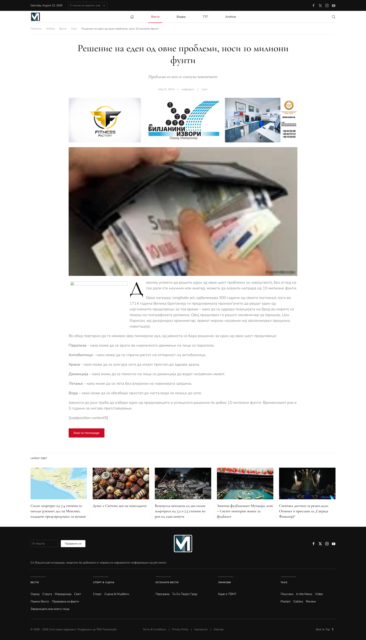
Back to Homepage (87, 433)
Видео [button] (181, 17)
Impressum (201, 629)
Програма (162, 594)
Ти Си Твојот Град (184, 594)
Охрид (34, 594)
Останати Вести (167, 582)
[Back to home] (35, 16)
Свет (205, 89)
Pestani (286, 601)
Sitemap (218, 629)
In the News (304, 594)
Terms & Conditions (154, 629)
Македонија (63, 594)
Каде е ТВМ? (227, 594)
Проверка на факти (65, 601)
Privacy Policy (180, 629)
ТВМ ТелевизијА (106, 629)
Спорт (97, 594)
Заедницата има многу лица (49, 609)
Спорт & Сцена (103, 582)
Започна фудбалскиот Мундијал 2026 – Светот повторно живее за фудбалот (245, 511)
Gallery (298, 601)
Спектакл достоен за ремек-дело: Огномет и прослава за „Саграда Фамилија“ (304, 511)
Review (311, 601)
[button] (334, 16)
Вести (34, 582)
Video (319, 594)
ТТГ (205, 17)
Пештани (287, 594)
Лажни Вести (39, 601)
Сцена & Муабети (116, 594)
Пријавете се (73, 543)
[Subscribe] (103, 5)
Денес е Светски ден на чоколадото (120, 505)
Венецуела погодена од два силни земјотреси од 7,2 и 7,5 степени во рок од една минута (180, 511)
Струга (47, 594)
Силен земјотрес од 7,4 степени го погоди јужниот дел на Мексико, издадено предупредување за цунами (58, 511)
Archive (231, 17)
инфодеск (188, 89)
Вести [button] (155, 17)
